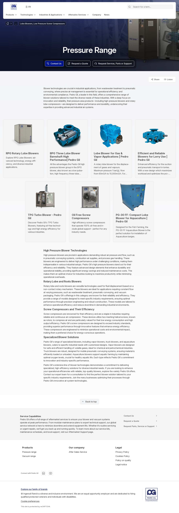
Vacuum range (29, 456)
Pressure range (29, 452)
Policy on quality (123, 460)
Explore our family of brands (34, 489)
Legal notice (121, 464)
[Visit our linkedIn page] (43, 473)
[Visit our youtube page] (50, 473)
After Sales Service (78, 452)
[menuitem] (11, 14)
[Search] (129, 6)
